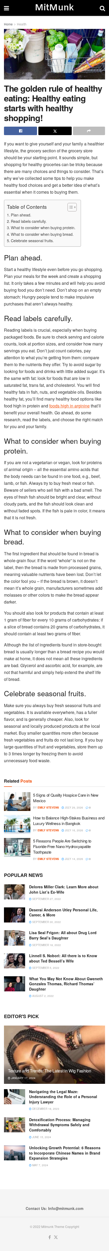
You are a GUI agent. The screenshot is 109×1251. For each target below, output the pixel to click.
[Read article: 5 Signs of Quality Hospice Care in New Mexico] (17, 801)
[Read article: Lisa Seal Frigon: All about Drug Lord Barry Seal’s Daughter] (14, 937)
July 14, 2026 (73, 859)
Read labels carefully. (29, 221)
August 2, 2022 (42, 996)
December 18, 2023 (45, 1109)
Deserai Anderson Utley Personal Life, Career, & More (63, 912)
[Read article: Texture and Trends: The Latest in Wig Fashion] (54, 1062)
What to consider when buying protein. (43, 227)
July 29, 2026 (73, 807)
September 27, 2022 (46, 899)
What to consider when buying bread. (42, 234)
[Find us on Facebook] (49, 1237)
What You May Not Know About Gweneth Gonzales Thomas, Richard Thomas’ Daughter (66, 984)
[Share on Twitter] (54, 131)
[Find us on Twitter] (56, 1237)
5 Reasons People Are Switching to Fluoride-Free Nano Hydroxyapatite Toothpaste (62, 846)
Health (21, 24)
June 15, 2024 (41, 1137)
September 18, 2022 (46, 945)
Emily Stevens (48, 807)
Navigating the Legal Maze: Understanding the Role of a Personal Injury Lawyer (63, 1096)
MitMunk (54, 7)
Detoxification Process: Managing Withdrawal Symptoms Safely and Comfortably (59, 1125)
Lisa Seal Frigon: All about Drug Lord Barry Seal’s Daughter (63, 935)
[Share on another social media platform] (89, 131)
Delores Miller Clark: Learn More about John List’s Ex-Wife (63, 889)
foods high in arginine (69, 406)
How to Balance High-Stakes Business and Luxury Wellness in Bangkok (68, 820)
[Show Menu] (6, 8)
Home (8, 24)
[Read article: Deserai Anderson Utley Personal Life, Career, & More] (14, 914)
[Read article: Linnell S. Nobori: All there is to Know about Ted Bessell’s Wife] (14, 960)
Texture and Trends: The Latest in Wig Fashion (49, 1071)
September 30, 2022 (46, 922)
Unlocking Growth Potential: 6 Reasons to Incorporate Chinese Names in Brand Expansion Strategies (65, 1153)
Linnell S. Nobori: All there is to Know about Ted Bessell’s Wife (63, 958)
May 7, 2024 (39, 1165)
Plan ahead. (21, 215)
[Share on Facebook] (20, 131)
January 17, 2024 (22, 1078)
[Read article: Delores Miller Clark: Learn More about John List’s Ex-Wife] (14, 891)
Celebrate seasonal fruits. (32, 240)
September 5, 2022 (45, 968)
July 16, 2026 (73, 830)
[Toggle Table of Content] (69, 207)
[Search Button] (102, 8)
